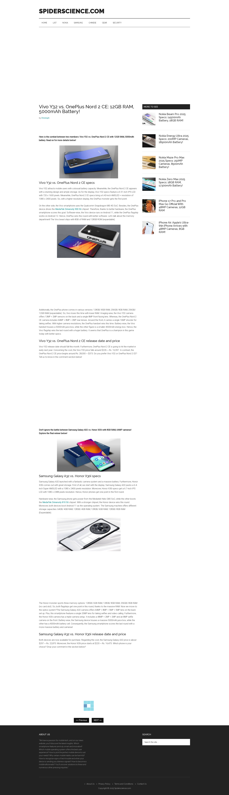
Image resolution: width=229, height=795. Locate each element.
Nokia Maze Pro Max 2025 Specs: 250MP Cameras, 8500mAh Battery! (171, 162)
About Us (90, 784)
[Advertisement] (114, 46)
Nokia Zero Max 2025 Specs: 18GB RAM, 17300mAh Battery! (172, 182)
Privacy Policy (104, 784)
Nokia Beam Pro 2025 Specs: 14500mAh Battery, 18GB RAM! (172, 117)
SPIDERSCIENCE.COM (71, 11)
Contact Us (142, 784)
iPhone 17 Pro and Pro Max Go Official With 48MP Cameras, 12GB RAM (172, 205)
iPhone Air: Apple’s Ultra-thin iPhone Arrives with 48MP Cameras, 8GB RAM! (174, 227)
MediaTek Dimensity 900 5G (68, 209)
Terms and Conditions (123, 784)
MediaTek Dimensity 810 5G (55, 502)
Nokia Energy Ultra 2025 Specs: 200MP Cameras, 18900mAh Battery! (174, 139)
